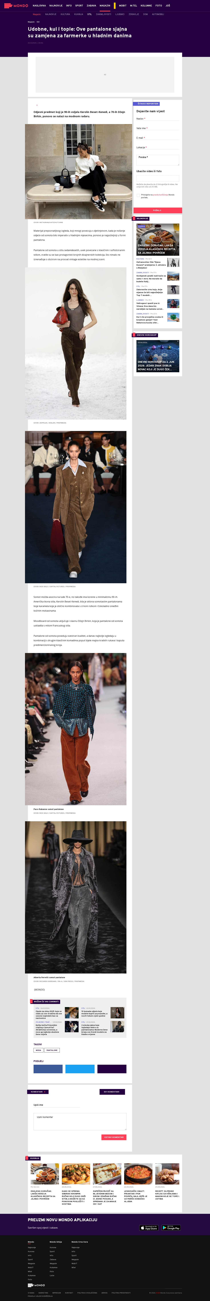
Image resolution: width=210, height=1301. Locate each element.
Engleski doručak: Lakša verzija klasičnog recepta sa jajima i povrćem (43, 1195)
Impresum (56, 1293)
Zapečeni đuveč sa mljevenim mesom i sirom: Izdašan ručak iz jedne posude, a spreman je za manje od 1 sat (105, 1197)
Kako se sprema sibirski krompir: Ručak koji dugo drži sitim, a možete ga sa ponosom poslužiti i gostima (74, 1197)
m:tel (158, 1293)
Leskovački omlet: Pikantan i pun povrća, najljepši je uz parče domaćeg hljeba (135, 1196)
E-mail (140, 138)
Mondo (31, 1242)
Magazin (31, 22)
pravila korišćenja (160, 195)
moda (38, 1050)
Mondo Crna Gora (80, 1242)
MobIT (31, 1267)
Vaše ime (142, 128)
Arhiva (104, 1293)
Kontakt (69, 1293)
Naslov (140, 119)
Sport (30, 1259)
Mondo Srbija (56, 1242)
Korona (31, 1251)
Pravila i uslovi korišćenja (40, 1296)
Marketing (43, 1293)
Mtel (30, 1271)
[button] (33, 1177)
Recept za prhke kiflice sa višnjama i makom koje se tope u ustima (167, 1195)
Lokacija (141, 148)
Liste (52, 1275)
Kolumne (32, 1275)
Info (29, 1255)
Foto (30, 1279)
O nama (31, 1293)
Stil (38, 22)
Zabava (53, 1259)
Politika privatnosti (121, 1293)
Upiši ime (38, 1105)
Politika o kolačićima (87, 1293)
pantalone (52, 1050)
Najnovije (32, 1247)
